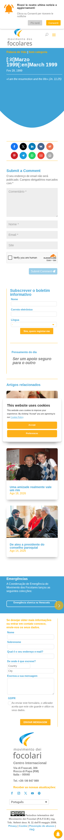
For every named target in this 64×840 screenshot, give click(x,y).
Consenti (53, 23)
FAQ (32, 829)
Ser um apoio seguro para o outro (32, 361)
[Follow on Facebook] (12, 793)
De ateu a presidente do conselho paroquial (27, 546)
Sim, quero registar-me (37, 331)
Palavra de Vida (16, 52)
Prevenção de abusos (41, 826)
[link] (14, 146)
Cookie (23, 826)
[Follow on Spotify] (39, 793)
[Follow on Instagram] (19, 793)
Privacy (12, 826)
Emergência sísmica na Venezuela (31, 602)
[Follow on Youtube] (32, 793)
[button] (58, 605)
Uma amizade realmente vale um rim (31, 488)
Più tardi (35, 23)
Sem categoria (38, 52)
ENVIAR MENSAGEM (35, 722)
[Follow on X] (25, 793)
